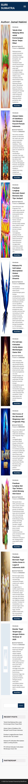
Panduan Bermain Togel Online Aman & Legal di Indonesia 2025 (18, 562)
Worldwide (15, 27)
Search (21, 705)
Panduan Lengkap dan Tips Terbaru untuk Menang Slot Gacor (18, 488)
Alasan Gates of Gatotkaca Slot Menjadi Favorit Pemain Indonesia (18, 121)
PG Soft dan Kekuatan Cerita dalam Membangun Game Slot (17, 347)
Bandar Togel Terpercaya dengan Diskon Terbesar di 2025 (18, 634)
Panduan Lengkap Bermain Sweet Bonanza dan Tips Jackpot (18, 193)
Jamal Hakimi (17, 46)
